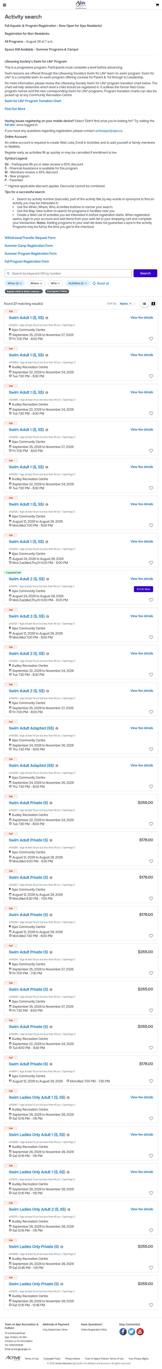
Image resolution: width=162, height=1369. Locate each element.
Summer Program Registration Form (31, 253)
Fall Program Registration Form (27, 261)
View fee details (142, 317)
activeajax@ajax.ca (108, 130)
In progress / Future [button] (57, 291)
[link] (26, 317)
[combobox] (127, 304)
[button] (24, 291)
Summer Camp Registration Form (29, 245)
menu (4, 5)
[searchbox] (68, 273)
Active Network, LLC (66, 1363)
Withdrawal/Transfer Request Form (30, 237)
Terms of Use (117, 1358)
